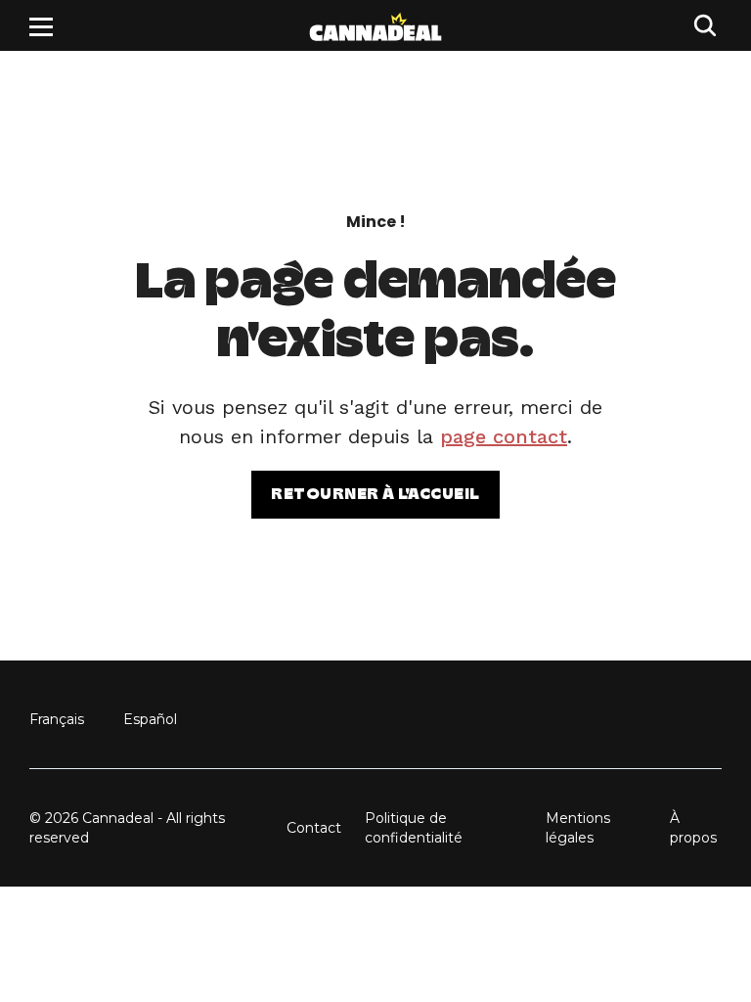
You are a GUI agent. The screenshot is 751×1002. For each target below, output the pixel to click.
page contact (503, 436)
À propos (693, 827)
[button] (41, 27)
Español (150, 719)
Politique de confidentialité (414, 827)
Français (56, 719)
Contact (314, 828)
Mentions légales (578, 827)
